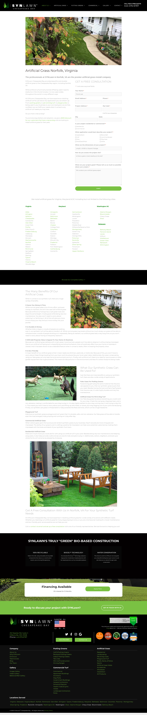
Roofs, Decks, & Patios (105, 661)
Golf (78, 137)
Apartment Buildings (61, 673)
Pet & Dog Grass (102, 656)
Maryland (87, 702)
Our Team (13, 663)
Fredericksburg (31, 231)
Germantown (77, 212)
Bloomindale (104, 214)
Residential (80, 126)
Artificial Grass (60, 5)
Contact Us (83, 640)
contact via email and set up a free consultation (47, 526)
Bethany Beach (105, 229)
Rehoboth (103, 243)
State (101, 117)
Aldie (27, 212)
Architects (57, 676)
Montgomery (77, 229)
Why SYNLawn (15, 654)
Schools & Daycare (60, 684)
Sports (99, 663)
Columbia (54, 229)
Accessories (101, 667)
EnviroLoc (13, 656)
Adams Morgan (105, 212)
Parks (55, 693)
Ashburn (28, 216)
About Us (45, 5)
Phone (105, 98)
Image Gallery (15, 671)
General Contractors (60, 682)
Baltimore (54, 216)
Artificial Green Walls (104, 665)
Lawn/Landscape (106, 137)
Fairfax (27, 227)
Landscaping (102, 654)
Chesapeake (29, 218)
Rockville (75, 240)
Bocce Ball (104, 135)
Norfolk (28, 242)
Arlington (28, 214)
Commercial (93, 5)
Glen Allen (29, 223)
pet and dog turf (49, 103)
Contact (117, 5)
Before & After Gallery (17, 676)
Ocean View (104, 240)
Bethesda (53, 218)
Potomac (75, 238)
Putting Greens (77, 5)
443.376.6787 (21, 637)
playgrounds (62, 103)
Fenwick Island (105, 232)
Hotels (55, 689)
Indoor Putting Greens (61, 656)
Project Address (81, 106)
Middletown (104, 238)
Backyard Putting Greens (62, 654)
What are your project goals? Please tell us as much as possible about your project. (98, 166)
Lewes (102, 234)
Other (103, 141)
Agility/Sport (80, 135)
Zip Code (106, 106)
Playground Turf (103, 659)
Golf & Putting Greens (61, 652)
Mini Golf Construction (61, 661)
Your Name (79, 91)
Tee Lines (56, 659)
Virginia (13, 702)
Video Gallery (14, 673)
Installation (101, 672)
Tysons (27, 257)
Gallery (106, 5)
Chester (53, 225)
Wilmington (104, 245)
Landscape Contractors (61, 691)
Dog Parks (57, 678)
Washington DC (49, 705)
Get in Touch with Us (112, 608)
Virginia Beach (30, 262)
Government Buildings (61, 680)
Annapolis (54, 212)
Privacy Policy (48, 710)
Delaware (20, 702)
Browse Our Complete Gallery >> (73, 280)
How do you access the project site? (88, 152)
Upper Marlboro (78, 251)
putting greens (35, 103)
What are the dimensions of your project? (90, 145)
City (76, 117)
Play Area (104, 139)
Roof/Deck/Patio (82, 141)
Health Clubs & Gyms (60, 686)
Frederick (53, 242)
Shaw (102, 218)
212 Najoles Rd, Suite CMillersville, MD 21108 (19, 634)
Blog (11, 661)
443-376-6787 (131, 6)
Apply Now (98, 589)
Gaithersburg (55, 249)
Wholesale (101, 669)
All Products (101, 674)
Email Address (80, 98)
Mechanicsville (30, 240)
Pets (78, 139)
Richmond (29, 249)
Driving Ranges (58, 663)
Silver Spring (76, 244)
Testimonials (14, 659)
